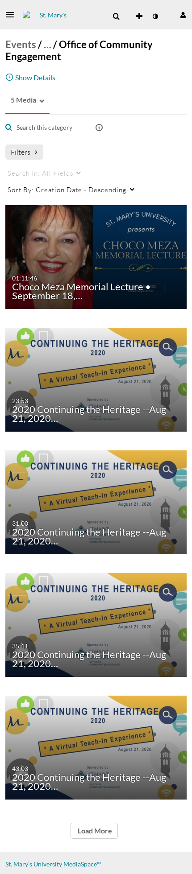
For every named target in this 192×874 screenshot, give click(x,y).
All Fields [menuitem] (40, 173)
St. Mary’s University (33, 864)
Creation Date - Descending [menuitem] (67, 190)
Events (20, 44)
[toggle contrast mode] (155, 16)
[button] (12, 14)
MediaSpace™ (82, 864)
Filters (20, 152)
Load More (94, 830)
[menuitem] (116, 16)
